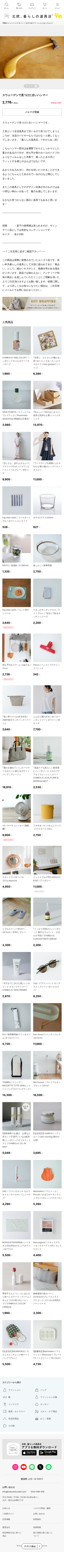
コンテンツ (32, 8)
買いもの (19, 8)
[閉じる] (39, 1546)
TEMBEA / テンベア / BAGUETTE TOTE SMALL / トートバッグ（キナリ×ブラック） (16, 1085)
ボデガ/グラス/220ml (43, 517)
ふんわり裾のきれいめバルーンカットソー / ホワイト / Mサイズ (46, 719)
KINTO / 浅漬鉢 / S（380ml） (15, 565)
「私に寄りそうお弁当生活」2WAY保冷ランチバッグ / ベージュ (16, 719)
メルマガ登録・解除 (42, 1508)
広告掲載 (6, 1519)
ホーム (6, 8)
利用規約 (37, 1519)
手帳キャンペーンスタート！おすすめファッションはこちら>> (27, 23)
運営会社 (6, 1527)
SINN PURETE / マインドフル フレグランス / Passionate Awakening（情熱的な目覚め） (16, 415)
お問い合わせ (39, 1513)
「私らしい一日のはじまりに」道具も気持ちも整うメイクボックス (47, 415)
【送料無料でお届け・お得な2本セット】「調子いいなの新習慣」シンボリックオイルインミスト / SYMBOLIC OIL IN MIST (16, 1140)
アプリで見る (30, 1546)
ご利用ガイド (8, 1513)
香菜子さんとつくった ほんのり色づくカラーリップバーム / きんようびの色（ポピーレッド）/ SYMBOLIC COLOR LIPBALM (16, 1300)
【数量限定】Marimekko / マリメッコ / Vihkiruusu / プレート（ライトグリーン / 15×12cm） (47, 1354)
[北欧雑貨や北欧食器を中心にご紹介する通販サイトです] (32, 16)
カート (45, 8)
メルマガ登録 (32, 111)
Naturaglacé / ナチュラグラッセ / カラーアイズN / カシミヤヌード (47, 1245)
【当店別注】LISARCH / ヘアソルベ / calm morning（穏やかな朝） (47, 1136)
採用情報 (37, 1527)
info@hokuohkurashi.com (14, 1491)
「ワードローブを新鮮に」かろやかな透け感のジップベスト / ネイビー (47, 466)
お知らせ (6, 1508)
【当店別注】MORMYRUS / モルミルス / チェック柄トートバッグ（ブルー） (15, 1354)
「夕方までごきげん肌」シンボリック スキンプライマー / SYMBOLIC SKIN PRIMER (16, 986)
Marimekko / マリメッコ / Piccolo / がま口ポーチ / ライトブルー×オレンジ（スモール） (47, 1194)
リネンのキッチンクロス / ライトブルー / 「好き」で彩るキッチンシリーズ (46, 613)
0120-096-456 (37, 1491)
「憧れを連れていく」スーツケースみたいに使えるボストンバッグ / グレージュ (16, 771)
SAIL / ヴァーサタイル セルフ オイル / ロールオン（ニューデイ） (16, 1194)
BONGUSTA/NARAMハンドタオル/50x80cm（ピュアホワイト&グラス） (16, 1245)
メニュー (58, 8)
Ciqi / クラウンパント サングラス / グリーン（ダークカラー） (46, 986)
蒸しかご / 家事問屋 (42, 565)
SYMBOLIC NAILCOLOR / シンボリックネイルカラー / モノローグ (16, 361)
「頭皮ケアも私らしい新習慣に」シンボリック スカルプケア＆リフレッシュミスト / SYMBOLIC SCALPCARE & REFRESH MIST (46, 774)
